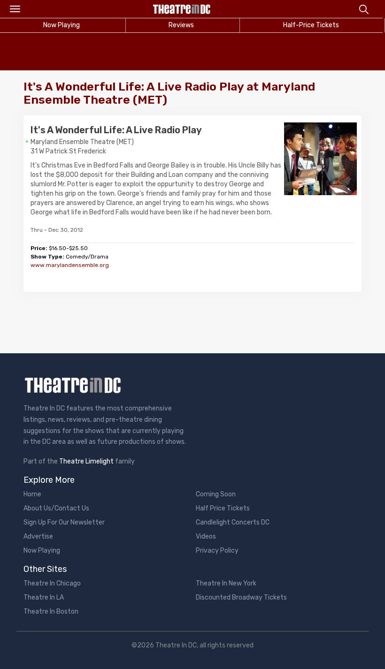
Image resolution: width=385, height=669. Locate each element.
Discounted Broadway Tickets (241, 597)
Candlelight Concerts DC (233, 522)
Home (32, 494)
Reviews (181, 25)
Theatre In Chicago (52, 583)
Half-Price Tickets (311, 25)
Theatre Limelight (86, 461)
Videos (206, 536)
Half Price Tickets (223, 508)
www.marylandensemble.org (70, 265)
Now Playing (41, 551)
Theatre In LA (43, 597)
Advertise (38, 536)
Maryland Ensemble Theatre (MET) (82, 142)
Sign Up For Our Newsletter (64, 522)
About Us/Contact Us (56, 508)
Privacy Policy (217, 551)
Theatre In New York (226, 583)
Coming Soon (216, 494)
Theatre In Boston (50, 612)
